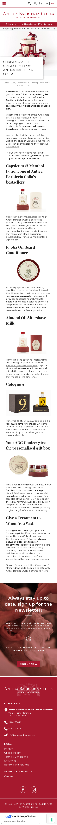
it (47, 3)
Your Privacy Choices (23, 816)
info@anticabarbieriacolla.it (21, 735)
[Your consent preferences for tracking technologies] (52, 820)
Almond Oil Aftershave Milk (21, 365)
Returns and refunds (16, 764)
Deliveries (10, 760)
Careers (8, 776)
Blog (13, 83)
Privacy (8, 749)
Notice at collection (15, 821)
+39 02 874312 (14, 722)
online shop (12, 146)
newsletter (28, 565)
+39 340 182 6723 (16, 728)
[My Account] (35, 4)
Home (6, 83)
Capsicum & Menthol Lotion (22, 217)
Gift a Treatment (33, 533)
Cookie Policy (12, 753)
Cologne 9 (40, 421)
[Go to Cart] (40, 4)
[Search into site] (29, 4)
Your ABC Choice (15, 493)
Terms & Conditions (16, 757)
